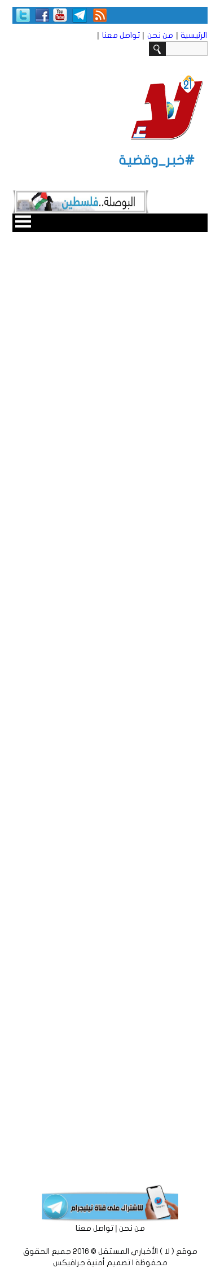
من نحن (160, 35)
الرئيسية (194, 35)
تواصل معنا (121, 35)
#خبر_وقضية (157, 160)
